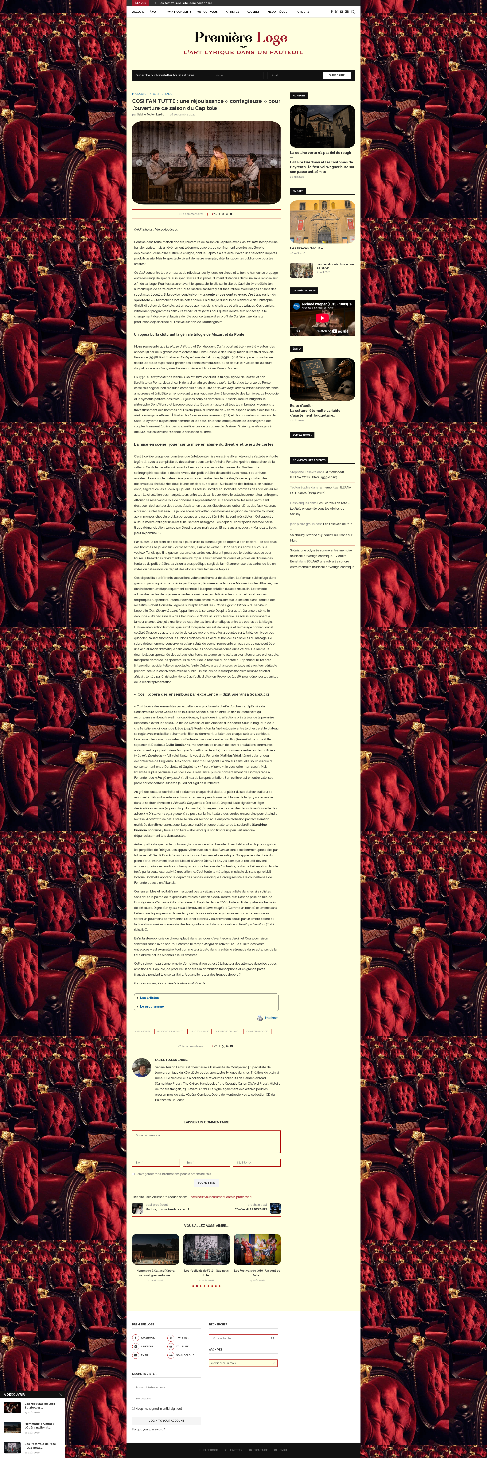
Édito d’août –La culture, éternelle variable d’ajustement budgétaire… (315, 410)
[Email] (347, 11)
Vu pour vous (207, 11)
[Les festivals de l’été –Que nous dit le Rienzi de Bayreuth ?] (12, 1447)
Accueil (138, 11)
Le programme (152, 1006)
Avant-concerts (179, 11)
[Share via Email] (231, 214)
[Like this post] (215, 214)
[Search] (353, 11)
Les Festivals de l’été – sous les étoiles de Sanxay (320, 508)
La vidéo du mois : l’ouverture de (335, 266)
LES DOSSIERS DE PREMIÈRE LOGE (182, 3)
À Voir (154, 11)
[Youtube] (341, 11)
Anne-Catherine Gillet (170, 1031)
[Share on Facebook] (219, 214)
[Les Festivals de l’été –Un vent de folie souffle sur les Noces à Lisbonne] (155, 1249)
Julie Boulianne (199, 1031)
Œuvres (253, 11)
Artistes (232, 11)
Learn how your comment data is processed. (220, 1197)
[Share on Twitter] (223, 214)
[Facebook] (332, 11)
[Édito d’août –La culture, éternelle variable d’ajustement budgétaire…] (322, 379)
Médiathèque (277, 11)
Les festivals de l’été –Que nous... (40, 1445)
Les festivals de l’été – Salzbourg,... (41, 1405)
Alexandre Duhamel (227, 1031)
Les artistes (149, 998)
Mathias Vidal (142, 1031)
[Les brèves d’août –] (322, 221)
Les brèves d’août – (306, 248)
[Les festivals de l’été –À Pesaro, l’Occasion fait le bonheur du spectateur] (257, 1249)
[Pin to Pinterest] (227, 214)
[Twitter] (336, 11)
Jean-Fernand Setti (257, 1031)
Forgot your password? (148, 1429)
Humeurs (302, 11)
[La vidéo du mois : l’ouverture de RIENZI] (301, 270)
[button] (151, 3)
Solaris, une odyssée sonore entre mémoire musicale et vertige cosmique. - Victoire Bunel (321, 556)
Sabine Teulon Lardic (150, 114)
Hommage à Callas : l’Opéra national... (39, 1425)
